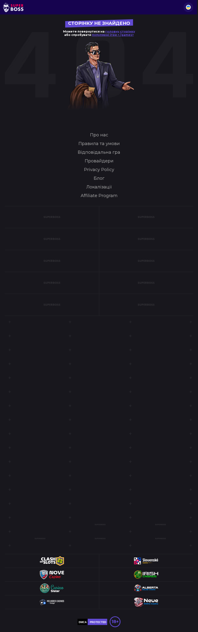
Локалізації (99, 187)
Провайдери (99, 161)
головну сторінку (120, 31)
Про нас (99, 135)
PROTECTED (98, 622)
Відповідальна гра (99, 152)
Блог (99, 178)
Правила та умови (99, 143)
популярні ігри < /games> (113, 35)
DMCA (83, 622)
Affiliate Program (99, 195)
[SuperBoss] (13, 7)
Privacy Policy (99, 169)
